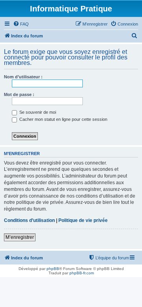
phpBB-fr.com (81, 273)
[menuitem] (21, 24)
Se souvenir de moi (37, 112)
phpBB (53, 268)
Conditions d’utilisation (29, 220)
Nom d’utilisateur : (23, 76)
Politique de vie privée (83, 220)
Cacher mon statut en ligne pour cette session (62, 119)
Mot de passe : (19, 94)
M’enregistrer (20, 237)
